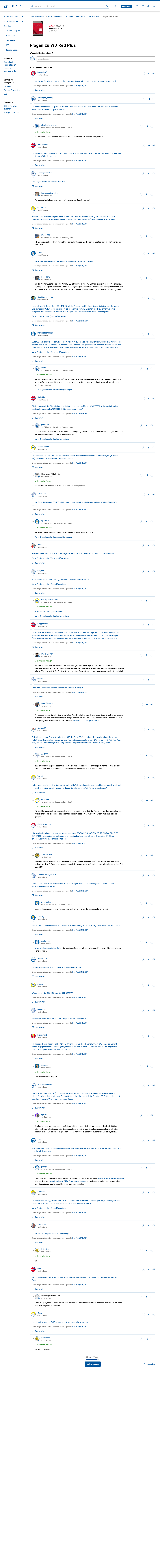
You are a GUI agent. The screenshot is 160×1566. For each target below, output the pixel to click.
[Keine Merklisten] (148, 6)
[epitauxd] (54, 521)
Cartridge (7, 86)
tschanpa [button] (41, 545)
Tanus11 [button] (41, 1139)
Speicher (7, 26)
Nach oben (151, 1364)
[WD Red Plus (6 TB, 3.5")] (92, 28)
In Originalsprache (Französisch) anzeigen (52, 352)
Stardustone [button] (46, 854)
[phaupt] (54, 1168)
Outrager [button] (45, 1065)
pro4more (45, 799)
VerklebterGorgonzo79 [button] (46, 875)
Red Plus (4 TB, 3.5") (79, 266)
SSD (7, 45)
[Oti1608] (54, 755)
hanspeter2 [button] (42, 1035)
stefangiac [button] (41, 493)
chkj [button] (39, 1268)
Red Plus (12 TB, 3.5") (80, 321)
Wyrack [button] (40, 776)
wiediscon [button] (41, 1224)
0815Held (41, 207)
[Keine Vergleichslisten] (143, 6)
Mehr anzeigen (93, 1364)
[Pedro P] (54, 368)
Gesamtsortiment (11, 16)
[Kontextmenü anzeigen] (138, 73)
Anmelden (126, 6)
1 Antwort (39, 118)
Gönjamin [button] (41, 1009)
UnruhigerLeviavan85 (49, 600)
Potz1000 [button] (45, 235)
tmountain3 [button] (42, 958)
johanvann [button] (45, 424)
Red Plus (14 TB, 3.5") (80, 692)
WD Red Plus (94, 16)
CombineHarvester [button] (45, 297)
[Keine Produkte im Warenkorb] (154, 6)
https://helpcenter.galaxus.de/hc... (87, 720)
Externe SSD (11, 35)
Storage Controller (11, 112)
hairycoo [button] (40, 570)
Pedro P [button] (44, 368)
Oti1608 (44, 754)
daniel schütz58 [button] (44, 824)
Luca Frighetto (47, 703)
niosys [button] (40, 984)
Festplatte (10, 40)
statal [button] (39, 252)
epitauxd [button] (45, 521)
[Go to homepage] (12, 6)
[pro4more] (54, 800)
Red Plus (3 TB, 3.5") (79, 86)
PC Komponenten (11, 21)
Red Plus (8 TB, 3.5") (79, 224)
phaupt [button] (44, 1167)
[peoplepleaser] (54, 903)
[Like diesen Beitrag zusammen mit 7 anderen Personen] (143, 73)
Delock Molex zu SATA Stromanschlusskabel (67, 1181)
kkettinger (41, 679)
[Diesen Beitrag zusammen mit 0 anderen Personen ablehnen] (154, 99)
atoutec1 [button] (41, 1192)
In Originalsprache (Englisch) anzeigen (50, 316)
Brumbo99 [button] (41, 728)
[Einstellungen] (115, 6)
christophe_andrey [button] (45, 98)
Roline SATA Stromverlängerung (111, 1178)
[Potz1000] (54, 236)
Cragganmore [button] (42, 624)
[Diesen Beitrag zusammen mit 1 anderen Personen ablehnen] (152, 655)
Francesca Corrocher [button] (49, 193)
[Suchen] (32, 6)
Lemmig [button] (40, 916)
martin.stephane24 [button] (45, 333)
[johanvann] (54, 425)
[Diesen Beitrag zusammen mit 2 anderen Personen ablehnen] (154, 73)
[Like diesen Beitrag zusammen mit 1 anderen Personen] (143, 99)
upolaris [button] (44, 1114)
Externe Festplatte (14, 31)
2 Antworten (40, 165)
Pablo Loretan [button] (47, 654)
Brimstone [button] (45, 1249)
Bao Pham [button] (45, 277)
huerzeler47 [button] (42, 72)
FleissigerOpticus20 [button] (45, 173)
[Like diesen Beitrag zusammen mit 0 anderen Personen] (143, 173)
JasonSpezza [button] (43, 447)
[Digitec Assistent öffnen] (137, 6)
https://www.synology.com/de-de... (49, 611)
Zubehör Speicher (13, 50)
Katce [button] (39, 1313)
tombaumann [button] (42, 144)
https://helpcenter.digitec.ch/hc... (48, 948)
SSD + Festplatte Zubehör (11, 107)
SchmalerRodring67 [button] (45, 1084)
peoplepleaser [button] (47, 902)
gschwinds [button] (45, 941)
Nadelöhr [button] (41, 397)
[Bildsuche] (106, 6)
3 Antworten (40, 90)
